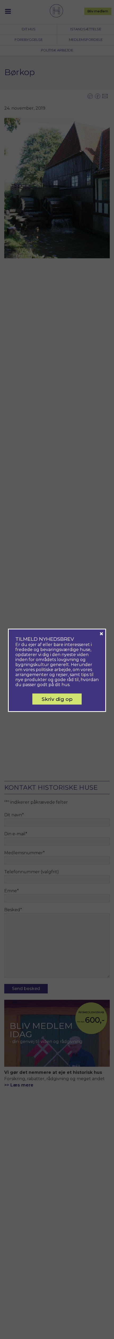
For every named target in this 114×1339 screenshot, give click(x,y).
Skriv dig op (57, 699)
